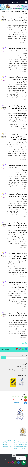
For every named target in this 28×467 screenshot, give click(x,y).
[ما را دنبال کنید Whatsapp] (23, 349)
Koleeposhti (16, 402)
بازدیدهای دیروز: (23, 366)
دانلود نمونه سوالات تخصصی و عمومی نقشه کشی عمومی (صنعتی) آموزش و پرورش (18, 137)
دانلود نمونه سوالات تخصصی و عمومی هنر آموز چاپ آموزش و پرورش (18, 50)
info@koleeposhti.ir (15, 399)
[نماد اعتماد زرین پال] (13, 387)
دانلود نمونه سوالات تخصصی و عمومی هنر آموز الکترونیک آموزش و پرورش (18, 108)
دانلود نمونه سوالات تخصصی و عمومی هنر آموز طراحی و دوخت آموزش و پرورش (17, 225)
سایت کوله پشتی (17, 2)
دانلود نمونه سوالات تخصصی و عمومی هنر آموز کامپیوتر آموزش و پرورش (17, 196)
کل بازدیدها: (24, 368)
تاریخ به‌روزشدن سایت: (21, 369)
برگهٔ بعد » (24, 343)
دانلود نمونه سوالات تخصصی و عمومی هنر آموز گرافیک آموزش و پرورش (17, 167)
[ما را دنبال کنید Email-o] (17, 349)
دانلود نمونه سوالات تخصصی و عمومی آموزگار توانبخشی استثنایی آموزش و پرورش (18, 284)
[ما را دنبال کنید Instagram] (20, 349)
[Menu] (26, 2)
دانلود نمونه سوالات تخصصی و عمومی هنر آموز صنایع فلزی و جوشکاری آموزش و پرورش (18, 256)
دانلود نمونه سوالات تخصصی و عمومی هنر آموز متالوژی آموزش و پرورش (17, 315)
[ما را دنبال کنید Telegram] (25, 349)
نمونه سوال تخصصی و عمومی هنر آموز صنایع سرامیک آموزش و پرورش (17, 20)
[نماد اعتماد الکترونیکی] (22, 387)
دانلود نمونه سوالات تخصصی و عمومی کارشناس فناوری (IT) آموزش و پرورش (18, 79)
